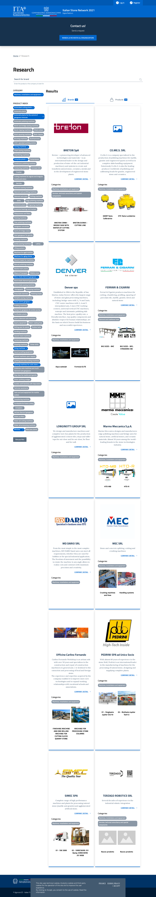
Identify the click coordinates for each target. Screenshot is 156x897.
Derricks (19, 183)
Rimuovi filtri (19, 439)
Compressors (34, 159)
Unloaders (18, 408)
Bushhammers (35, 138)
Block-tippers (38, 134)
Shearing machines (20, 344)
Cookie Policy (113, 883)
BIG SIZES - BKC (107, 346)
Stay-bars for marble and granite (25, 375)
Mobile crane (34, 273)
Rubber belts (36, 327)
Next (93, 215)
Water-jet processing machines (25, 425)
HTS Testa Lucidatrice (126, 216)
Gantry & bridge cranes (22, 231)
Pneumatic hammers (21, 293)
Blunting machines (20, 138)
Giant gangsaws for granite (23, 235)
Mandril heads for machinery (24, 260)
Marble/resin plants (21, 268)
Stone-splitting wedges (22, 379)
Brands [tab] (72, 99)
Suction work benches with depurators (27, 383)
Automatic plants (20, 111)
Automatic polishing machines (24, 121)
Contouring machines (21, 168)
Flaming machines (20, 218)
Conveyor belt (36, 168)
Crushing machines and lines (107, 594)
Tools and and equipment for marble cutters (26, 393)
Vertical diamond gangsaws (23, 412)
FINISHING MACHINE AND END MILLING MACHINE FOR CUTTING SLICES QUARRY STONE (61, 733)
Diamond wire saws (21, 196)
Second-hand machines (22, 335)
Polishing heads (36, 293)
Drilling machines (36, 196)
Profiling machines (20, 305)
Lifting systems (19, 248)
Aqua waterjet (61, 366)
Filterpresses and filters (22, 213)
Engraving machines (35, 205)
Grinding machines (20, 239)
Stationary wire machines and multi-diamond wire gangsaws (26, 369)
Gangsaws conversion (21, 226)
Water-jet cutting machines (23, 420)
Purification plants (20, 314)
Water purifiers (19, 416)
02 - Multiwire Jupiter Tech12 (126, 713)
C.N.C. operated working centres (25, 143)
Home (15, 55)
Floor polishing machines (22, 222)
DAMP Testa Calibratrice (107, 217)
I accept (116, 886)
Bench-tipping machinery (23, 130)
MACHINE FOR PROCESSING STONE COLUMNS (80, 731)
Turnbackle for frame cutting (24, 403)
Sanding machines (20, 331)
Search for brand (21, 79)
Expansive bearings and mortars (25, 209)
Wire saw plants (31, 429)
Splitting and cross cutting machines (26, 360)
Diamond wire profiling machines (25, 192)
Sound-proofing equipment (23, 352)
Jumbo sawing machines (22, 243)
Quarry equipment (20, 323)
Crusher (19, 172)
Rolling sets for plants (21, 327)
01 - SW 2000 (61, 850)
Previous (50, 215)
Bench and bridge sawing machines (26, 125)
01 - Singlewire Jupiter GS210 (108, 713)
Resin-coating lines (35, 323)
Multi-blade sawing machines (24, 285)
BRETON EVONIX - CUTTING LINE (80, 224)
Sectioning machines (21, 340)
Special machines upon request (25, 356)
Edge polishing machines (34, 200)
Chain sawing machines (22, 150)
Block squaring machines (22, 134)
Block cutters (38, 130)
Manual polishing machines (23, 264)
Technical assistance (21, 388)
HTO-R (126, 486)
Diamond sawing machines (23, 187)
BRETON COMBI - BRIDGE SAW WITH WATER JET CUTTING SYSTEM (61, 226)
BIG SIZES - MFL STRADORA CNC (126, 347)
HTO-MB (107, 486)
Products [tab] (121, 99)
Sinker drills (34, 344)
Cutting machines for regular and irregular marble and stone (28, 177)
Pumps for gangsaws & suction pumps (27, 310)
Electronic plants (20, 205)
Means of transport (20, 273)
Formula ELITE (80, 366)
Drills (19, 200)
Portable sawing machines (23, 298)
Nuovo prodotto (107, 851)
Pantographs (19, 289)
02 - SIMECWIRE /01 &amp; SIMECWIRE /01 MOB (80, 853)
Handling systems (126, 592)
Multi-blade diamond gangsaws (25, 280)
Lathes (38, 243)
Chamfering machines (21, 155)
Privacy (102, 883)
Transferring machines (21, 399)
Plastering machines (33, 289)
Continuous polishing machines (25, 163)
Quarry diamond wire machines (25, 318)
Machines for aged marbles (23, 252)
